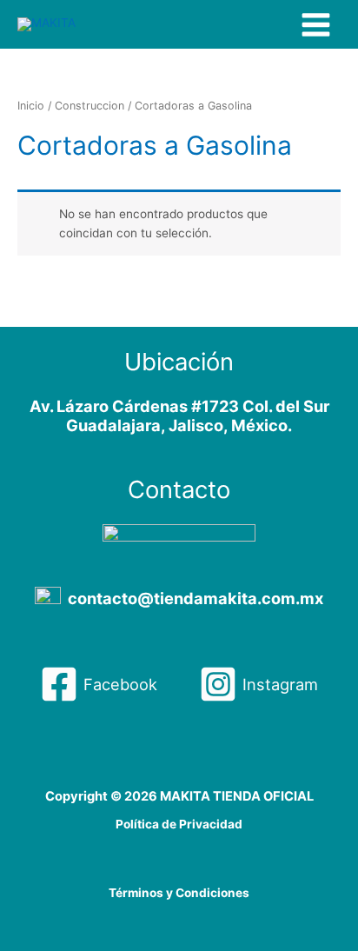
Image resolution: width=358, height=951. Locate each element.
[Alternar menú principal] (316, 24)
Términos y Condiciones (179, 893)
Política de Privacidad (179, 824)
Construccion (89, 105)
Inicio (30, 105)
